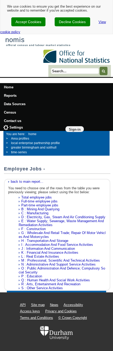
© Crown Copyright (72, 318)
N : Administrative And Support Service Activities (58, 264)
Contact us (12, 121)
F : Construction (33, 229)
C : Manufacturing (34, 213)
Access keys (30, 311)
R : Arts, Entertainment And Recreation (50, 284)
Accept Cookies (28, 22)
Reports (10, 96)
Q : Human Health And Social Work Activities (55, 280)
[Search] (103, 71)
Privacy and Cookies (61, 311)
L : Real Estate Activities (40, 256)
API (23, 305)
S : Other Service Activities (42, 288)
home (32, 134)
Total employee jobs (36, 197)
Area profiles (20, 138)
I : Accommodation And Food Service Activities (57, 245)
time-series (19, 152)
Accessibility (73, 305)
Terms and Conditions (36, 318)
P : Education (31, 276)
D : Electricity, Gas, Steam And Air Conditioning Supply (63, 217)
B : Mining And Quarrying (40, 209)
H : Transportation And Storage (44, 241)
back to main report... (27, 182)
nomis (14, 39)
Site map (38, 305)
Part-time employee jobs (39, 205)
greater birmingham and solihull (33, 147)
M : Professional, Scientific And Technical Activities (60, 260)
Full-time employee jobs (39, 201)
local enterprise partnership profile (35, 143)
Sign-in (75, 129)
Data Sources (14, 104)
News (54, 305)
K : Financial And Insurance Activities (49, 253)
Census (10, 112)
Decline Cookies (72, 22)
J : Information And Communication (48, 249)
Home (8, 87)
